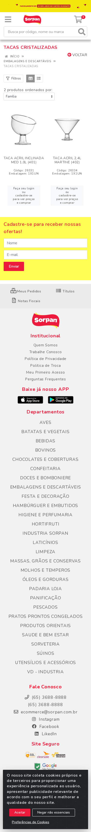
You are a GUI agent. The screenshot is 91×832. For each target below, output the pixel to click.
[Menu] (8, 19)
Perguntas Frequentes (45, 379)
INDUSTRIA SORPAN (45, 533)
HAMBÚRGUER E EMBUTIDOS (45, 505)
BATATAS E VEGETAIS (45, 432)
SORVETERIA (45, 644)
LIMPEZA (46, 552)
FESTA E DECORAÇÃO (45, 496)
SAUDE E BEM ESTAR (45, 635)
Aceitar (19, 812)
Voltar (79, 55)
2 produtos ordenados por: (28, 90)
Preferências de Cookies (30, 822)
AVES (45, 422)
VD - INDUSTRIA (45, 672)
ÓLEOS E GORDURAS (46, 579)
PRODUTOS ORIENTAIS (45, 626)
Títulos (68, 291)
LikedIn (48, 734)
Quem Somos (45, 345)
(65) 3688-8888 (45, 705)
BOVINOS (45, 450)
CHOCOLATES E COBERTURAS (45, 459)
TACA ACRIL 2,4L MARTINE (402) (67, 160)
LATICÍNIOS (45, 542)
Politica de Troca (45, 365)
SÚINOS (45, 653)
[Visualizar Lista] (38, 78)
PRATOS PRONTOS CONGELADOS (45, 616)
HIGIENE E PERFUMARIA (45, 515)
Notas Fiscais (29, 301)
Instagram (49, 719)
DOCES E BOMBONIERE (45, 478)
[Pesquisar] (82, 32)
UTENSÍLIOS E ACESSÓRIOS (45, 663)
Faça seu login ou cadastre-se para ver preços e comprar (24, 195)
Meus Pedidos (28, 291)
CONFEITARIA (45, 469)
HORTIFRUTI (45, 524)
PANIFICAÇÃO (45, 598)
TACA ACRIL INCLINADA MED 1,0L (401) (24, 160)
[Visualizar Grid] (30, 78)
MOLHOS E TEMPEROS (46, 570)
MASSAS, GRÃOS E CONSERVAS (45, 561)
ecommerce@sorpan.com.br (48, 712)
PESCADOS (45, 607)
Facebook (48, 726)
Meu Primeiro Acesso (45, 372)
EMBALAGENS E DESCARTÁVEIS (45, 487)
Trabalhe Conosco (45, 352)
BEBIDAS (46, 441)
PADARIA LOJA (45, 589)
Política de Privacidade (45, 358)
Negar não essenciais (53, 812)
